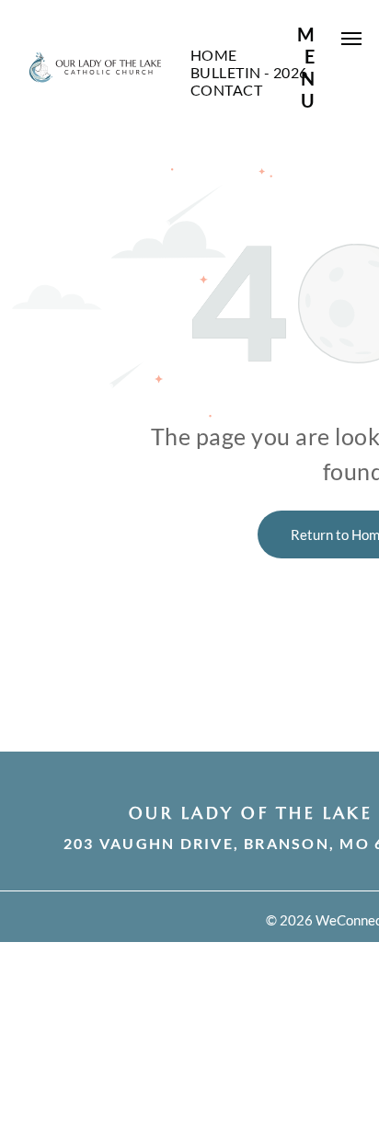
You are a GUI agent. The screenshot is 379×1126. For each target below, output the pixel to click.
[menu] (351, 38)
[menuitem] (214, 54)
